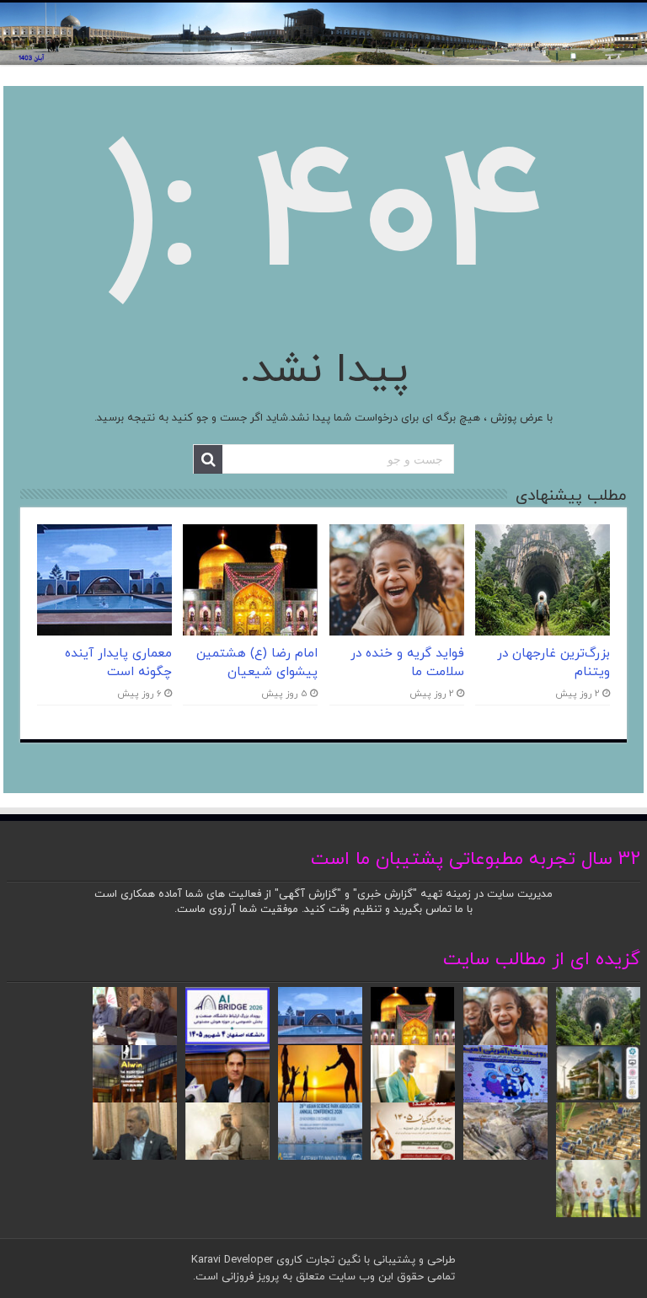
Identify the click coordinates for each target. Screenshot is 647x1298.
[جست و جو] (208, 459)
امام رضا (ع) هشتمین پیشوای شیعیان (257, 662)
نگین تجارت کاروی (317, 1260)
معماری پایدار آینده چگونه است (118, 662)
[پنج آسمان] (323, 34)
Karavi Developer (232, 1260)
